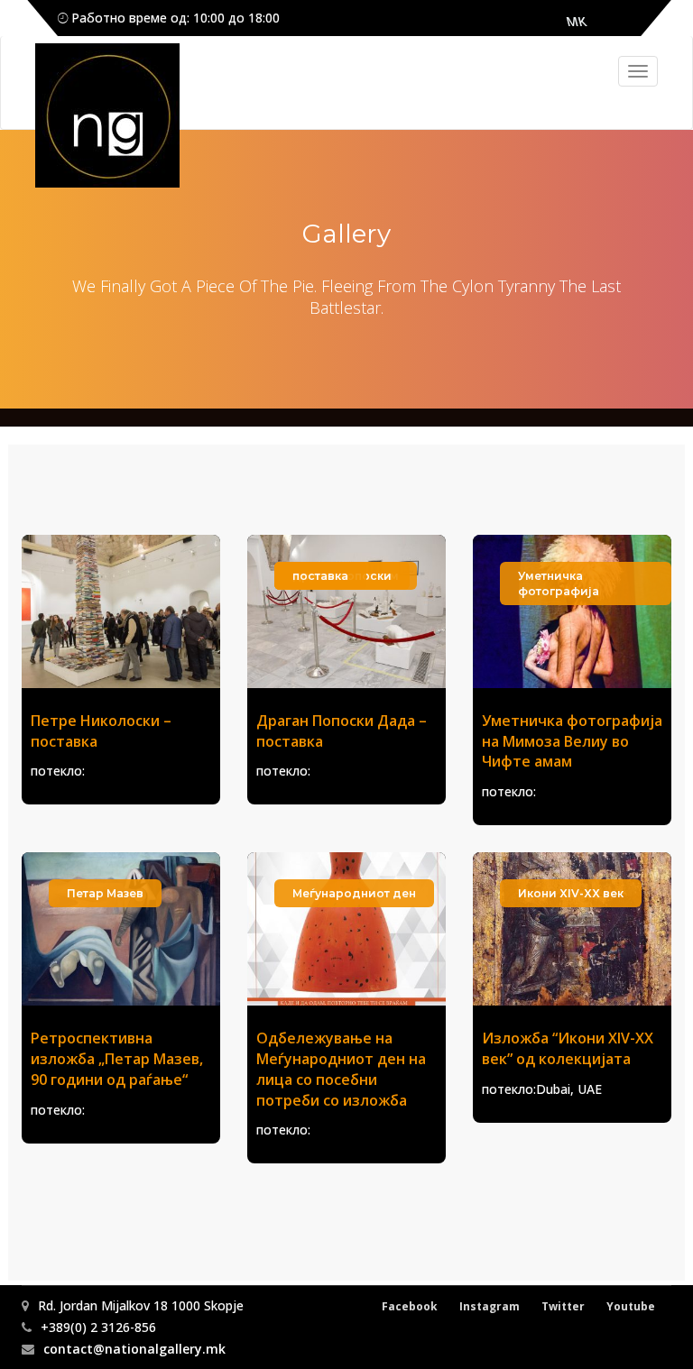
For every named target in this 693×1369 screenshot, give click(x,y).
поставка (320, 576)
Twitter (563, 1306)
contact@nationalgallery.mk (134, 1348)
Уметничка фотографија (558, 583)
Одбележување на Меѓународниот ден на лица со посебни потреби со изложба (341, 1069)
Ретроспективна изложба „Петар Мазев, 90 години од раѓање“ (117, 1058)
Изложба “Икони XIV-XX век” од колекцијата (567, 1048)
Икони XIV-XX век (571, 893)
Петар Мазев (105, 893)
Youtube (630, 1306)
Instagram (489, 1306)
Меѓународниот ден (354, 893)
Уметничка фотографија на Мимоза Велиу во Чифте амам (572, 741)
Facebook (410, 1306)
